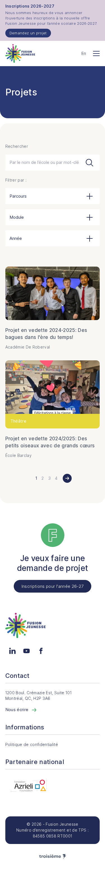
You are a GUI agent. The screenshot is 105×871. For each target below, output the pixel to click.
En (83, 53)
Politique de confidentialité (31, 744)
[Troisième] (52, 856)
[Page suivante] (67, 478)
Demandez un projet (28, 33)
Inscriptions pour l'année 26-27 (52, 586)
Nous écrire (17, 709)
